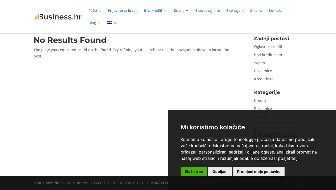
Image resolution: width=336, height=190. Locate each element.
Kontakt (275, 11)
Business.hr (48, 182)
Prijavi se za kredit (123, 11)
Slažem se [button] (194, 171)
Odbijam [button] (220, 171)
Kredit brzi (263, 78)
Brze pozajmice (207, 11)
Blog (92, 23)
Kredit (179, 11)
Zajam (259, 62)
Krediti (260, 100)
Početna (95, 11)
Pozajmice (263, 70)
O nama (256, 11)
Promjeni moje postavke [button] (258, 171)
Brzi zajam (235, 11)
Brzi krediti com (268, 54)
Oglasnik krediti (268, 46)
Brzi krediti (153, 11)
